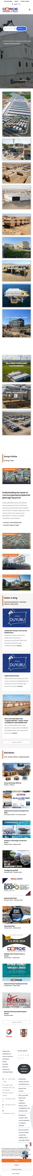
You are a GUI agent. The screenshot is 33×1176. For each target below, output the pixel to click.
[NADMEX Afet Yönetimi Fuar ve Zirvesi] (16, 942)
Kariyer (4, 1061)
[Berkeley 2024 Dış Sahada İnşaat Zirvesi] (16, 1000)
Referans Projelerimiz (6, 1068)
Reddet (16, 1165)
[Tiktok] (20, 1058)
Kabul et (16, 1160)
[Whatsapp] (23, 1058)
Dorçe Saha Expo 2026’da (12, 783)
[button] (30, 1145)
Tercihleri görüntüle (16, 1169)
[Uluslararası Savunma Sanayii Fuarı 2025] (16, 799)
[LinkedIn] (20, 1055)
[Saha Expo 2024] (16, 914)
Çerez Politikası (15, 1173)
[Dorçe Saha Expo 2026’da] (16, 771)
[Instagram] (23, 1055)
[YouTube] (28, 1055)
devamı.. (19, 646)
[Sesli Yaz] (14, 28)
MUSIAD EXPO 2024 (10, 898)
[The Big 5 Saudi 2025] (16, 859)
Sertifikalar (5, 1059)
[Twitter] (25, 1055)
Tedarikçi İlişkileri (7, 1072)
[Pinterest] (18, 1058)
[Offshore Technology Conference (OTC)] (16, 829)
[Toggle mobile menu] (30, 9)
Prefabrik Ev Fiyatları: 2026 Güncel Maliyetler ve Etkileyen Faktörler (24, 1120)
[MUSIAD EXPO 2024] (16, 887)
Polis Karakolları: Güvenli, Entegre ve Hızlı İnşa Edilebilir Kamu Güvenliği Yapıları (24, 1135)
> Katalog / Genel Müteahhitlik (11, 522)
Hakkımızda (6, 1051)
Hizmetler (5, 1064)
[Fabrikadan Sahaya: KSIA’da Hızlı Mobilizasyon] (16, 618)
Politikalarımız (6, 1054)
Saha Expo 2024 (9, 926)
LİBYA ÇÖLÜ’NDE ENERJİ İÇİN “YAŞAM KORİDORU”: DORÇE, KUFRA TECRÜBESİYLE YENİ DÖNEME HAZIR (14, 705)
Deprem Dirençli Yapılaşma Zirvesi (15, 984)
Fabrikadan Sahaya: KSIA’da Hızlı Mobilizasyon (14, 618)
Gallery (19, 618)
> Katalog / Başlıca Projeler (10, 525)
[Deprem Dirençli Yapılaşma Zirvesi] (16, 972)
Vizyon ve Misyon (7, 1056)
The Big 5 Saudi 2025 (11, 870)
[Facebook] (18, 1055)
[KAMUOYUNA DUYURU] (16, 663)
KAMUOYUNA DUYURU (14, 663)
